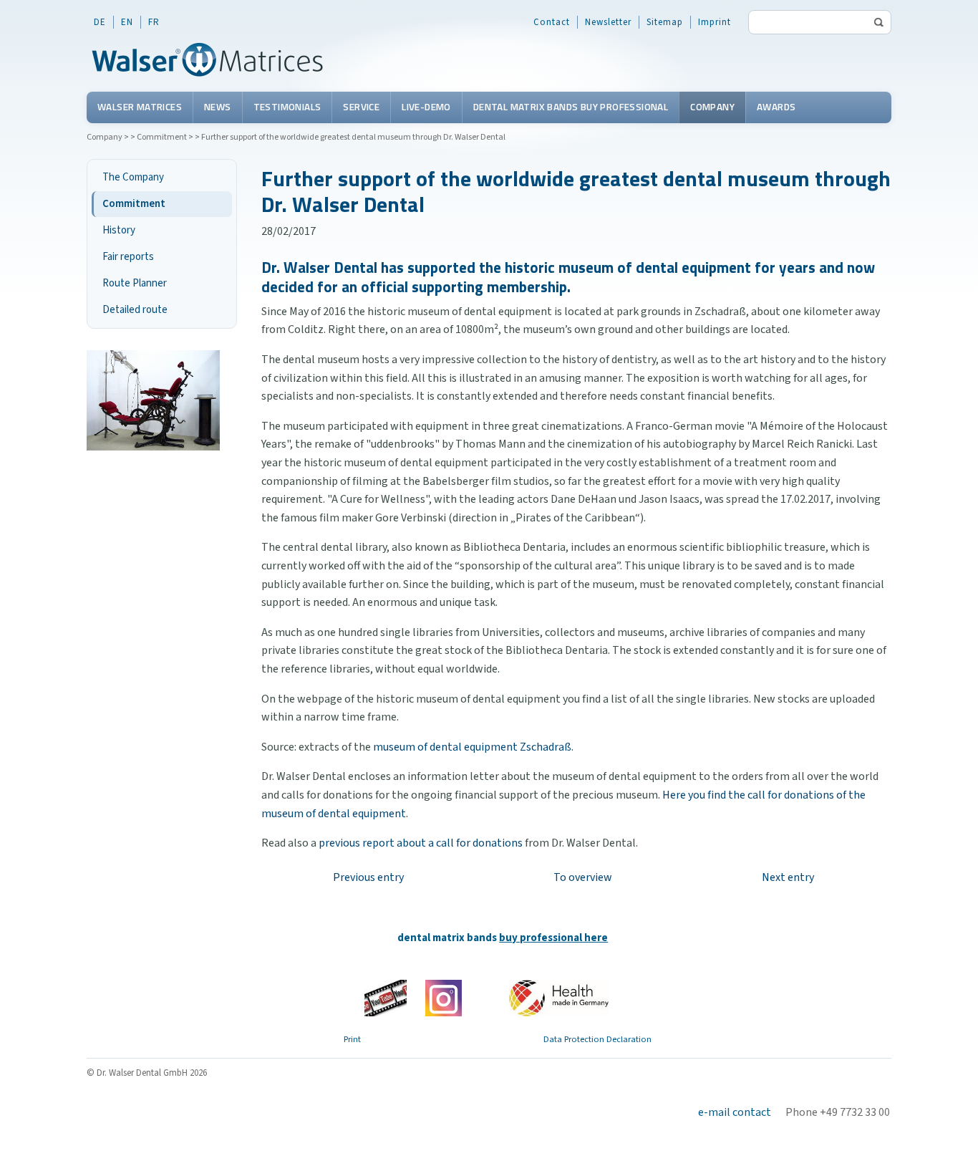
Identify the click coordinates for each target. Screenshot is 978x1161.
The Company (133, 177)
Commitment (162, 137)
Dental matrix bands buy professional (570, 107)
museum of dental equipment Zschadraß (472, 747)
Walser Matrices (139, 107)
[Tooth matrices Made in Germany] (559, 998)
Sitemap (665, 22)
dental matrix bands (502, 937)
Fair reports (128, 256)
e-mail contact (734, 1112)
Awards (776, 107)
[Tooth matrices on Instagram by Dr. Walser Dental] (443, 998)
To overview (582, 877)
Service (361, 107)
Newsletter (608, 22)
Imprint (714, 22)
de (100, 22)
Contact (551, 22)
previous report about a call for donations (421, 843)
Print (352, 1039)
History (118, 230)
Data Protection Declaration (597, 1039)
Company (712, 107)
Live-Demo (426, 107)
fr (154, 22)
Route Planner (134, 283)
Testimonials (287, 107)
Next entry (788, 877)
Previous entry (368, 877)
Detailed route (135, 309)
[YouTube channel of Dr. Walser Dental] (385, 998)
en (127, 22)
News (217, 107)
